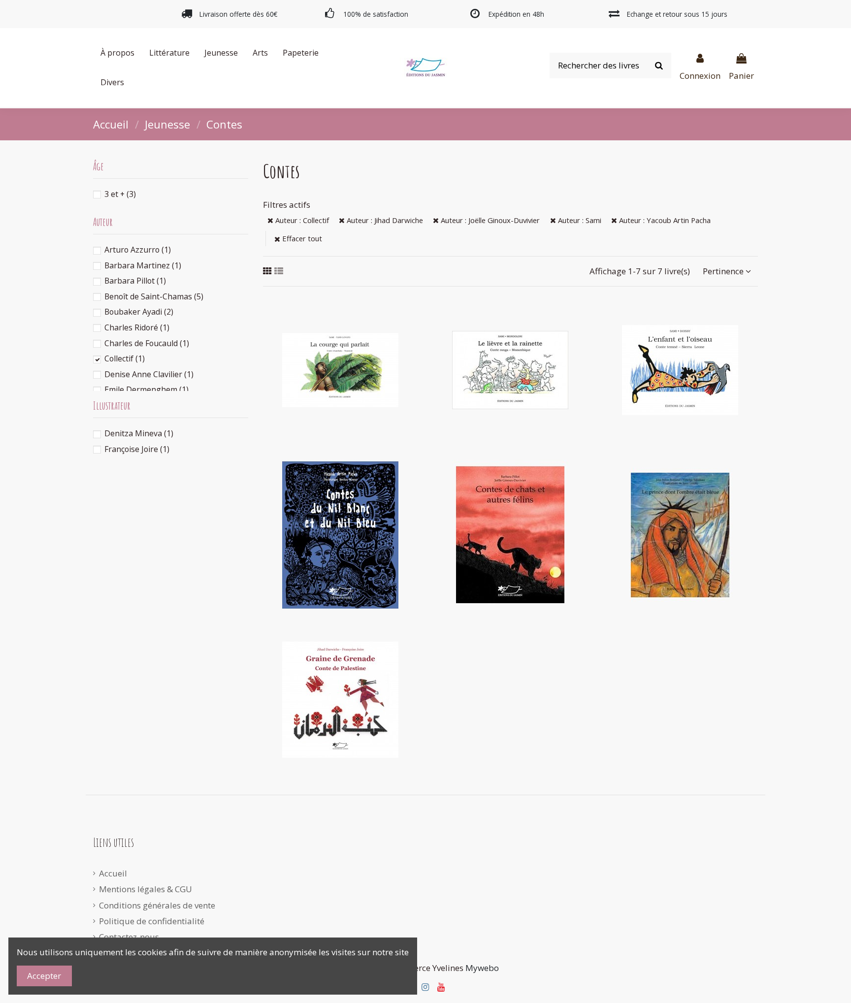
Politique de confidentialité (151, 921)
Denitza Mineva (138, 433)
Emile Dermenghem (146, 389)
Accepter (44, 975)
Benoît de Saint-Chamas (153, 296)
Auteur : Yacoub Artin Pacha (664, 220)
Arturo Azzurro (137, 249)
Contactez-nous (129, 936)
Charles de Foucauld (146, 343)
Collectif (124, 358)
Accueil (113, 873)
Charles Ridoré (136, 327)
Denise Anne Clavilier (149, 374)
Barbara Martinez (142, 265)
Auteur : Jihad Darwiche (384, 220)
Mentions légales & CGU (145, 889)
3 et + (120, 194)
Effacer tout (301, 238)
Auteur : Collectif (301, 220)
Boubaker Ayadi (138, 311)
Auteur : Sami (578, 220)
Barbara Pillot (135, 280)
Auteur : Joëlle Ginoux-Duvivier (489, 220)
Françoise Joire (136, 449)
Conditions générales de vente (157, 905)
